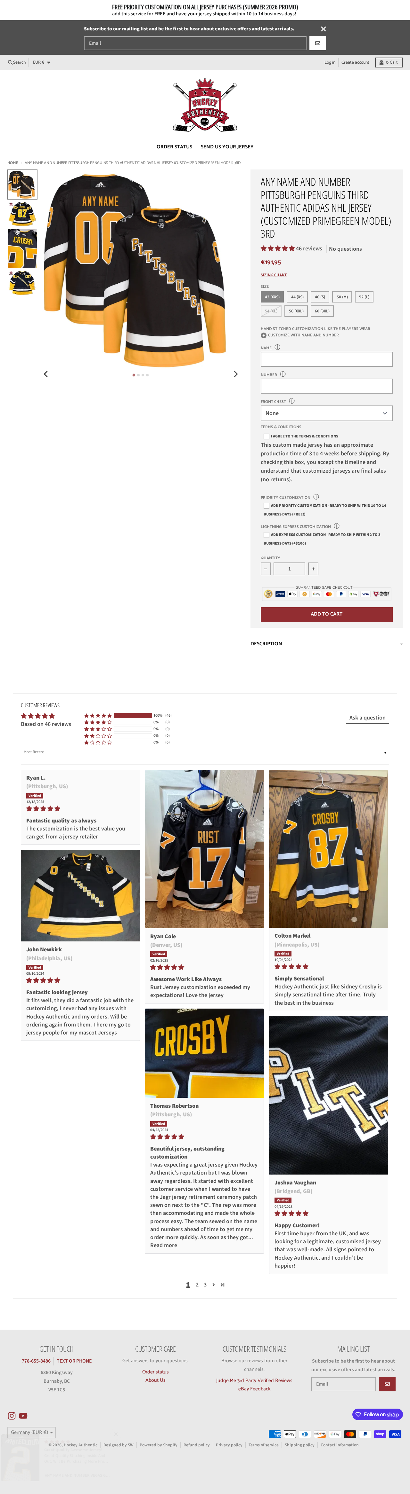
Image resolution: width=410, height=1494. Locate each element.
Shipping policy (300, 1445)
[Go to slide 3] (143, 375)
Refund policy (197, 1445)
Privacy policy (229, 1445)
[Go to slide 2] (138, 375)
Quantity (270, 558)
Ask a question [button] (367, 718)
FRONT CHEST (273, 401)
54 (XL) (271, 311)
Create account (355, 62)
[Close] (323, 29)
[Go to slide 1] (134, 375)
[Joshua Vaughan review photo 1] (328, 1095)
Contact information (340, 1445)
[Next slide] (235, 374)
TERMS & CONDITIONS (281, 427)
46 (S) (320, 297)
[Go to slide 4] (147, 375)
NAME (266, 348)
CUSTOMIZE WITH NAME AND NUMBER (303, 336)
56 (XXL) (296, 311)
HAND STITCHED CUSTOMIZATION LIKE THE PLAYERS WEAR (315, 329)
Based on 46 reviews (46, 724)
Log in (329, 62)
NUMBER (269, 375)
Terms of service (264, 1445)
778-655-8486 (36, 1360)
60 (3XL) (322, 311)
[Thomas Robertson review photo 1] (204, 1053)
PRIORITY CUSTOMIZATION (285, 497)
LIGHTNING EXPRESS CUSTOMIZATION (296, 526)
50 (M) (342, 297)
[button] (278, 249)
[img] (80, 809)
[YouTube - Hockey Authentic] (23, 1415)
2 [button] (197, 1285)
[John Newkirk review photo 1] (80, 895)
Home (12, 163)
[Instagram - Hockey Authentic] (11, 1415)
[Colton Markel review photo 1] (328, 849)
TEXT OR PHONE (74, 1360)
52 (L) (364, 297)
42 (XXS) (272, 297)
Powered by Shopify (158, 1445)
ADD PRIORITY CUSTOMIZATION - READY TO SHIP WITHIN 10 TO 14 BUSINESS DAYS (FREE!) (325, 510)
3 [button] (205, 1285)
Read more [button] (163, 1245)
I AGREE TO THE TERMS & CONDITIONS (304, 436)
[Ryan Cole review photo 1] (204, 849)
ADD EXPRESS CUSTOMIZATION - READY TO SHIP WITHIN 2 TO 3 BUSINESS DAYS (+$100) (322, 539)
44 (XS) (297, 297)
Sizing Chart (274, 275)
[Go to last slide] (46, 374)
